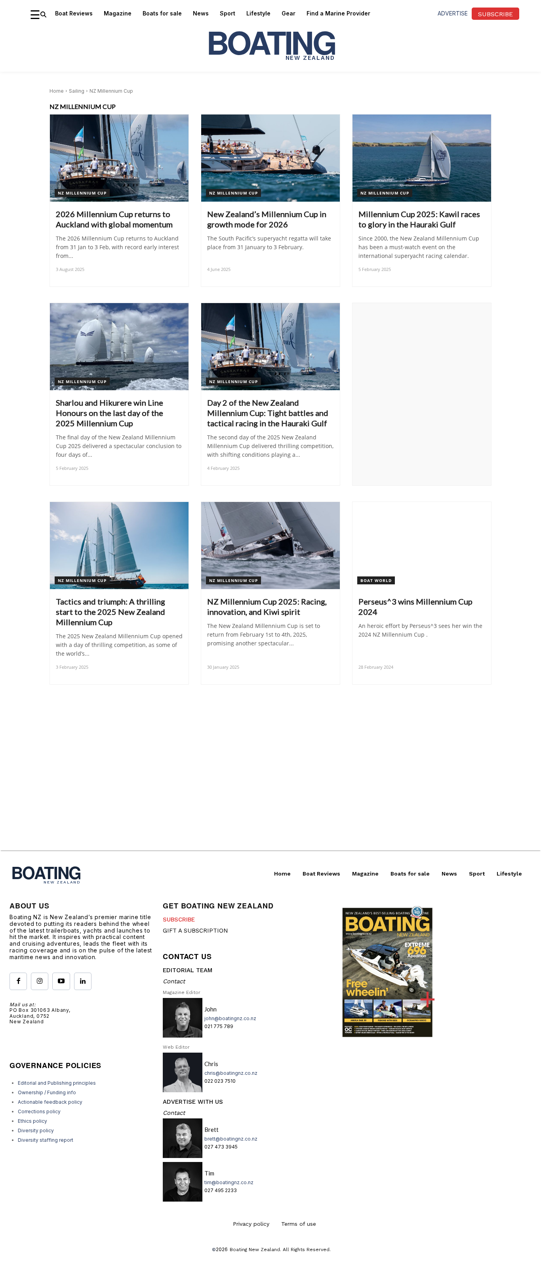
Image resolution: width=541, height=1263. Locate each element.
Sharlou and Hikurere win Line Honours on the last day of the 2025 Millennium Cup (109, 413)
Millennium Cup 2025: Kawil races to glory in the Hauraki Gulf (419, 219)
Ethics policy (32, 1121)
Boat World (376, 580)
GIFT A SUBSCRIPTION (195, 930)
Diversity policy (36, 1130)
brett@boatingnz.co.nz (230, 1139)
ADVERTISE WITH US (193, 1101)
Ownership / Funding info (47, 1092)
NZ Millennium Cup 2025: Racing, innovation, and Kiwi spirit (267, 606)
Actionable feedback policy (50, 1102)
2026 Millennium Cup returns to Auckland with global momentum (114, 219)
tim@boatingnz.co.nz (228, 1182)
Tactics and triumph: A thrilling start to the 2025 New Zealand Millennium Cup (110, 612)
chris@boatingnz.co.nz (230, 1073)
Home (57, 91)
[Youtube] (61, 981)
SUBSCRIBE (179, 919)
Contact (174, 981)
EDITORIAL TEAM (187, 970)
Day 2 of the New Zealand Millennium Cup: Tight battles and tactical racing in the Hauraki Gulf (267, 413)
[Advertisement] (270, 795)
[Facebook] (18, 981)
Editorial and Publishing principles (57, 1083)
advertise (453, 13)
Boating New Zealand (255, 1249)
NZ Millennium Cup (82, 193)
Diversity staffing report (45, 1140)
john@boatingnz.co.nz (230, 1018)
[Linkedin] (82, 981)
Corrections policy (39, 1111)
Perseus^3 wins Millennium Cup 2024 (415, 606)
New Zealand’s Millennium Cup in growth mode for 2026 (266, 219)
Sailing (76, 91)
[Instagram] (39, 981)
